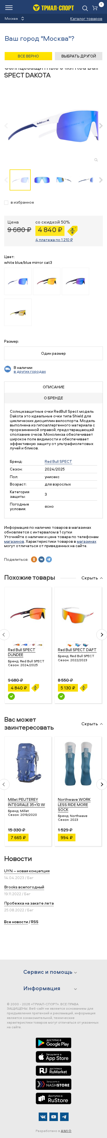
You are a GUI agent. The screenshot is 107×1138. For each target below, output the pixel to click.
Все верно (28, 56)
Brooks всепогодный (24, 887)
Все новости (16, 921)
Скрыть (89, 578)
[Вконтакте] (43, 1117)
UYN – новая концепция (27, 871)
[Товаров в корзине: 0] (96, 8)
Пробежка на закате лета (29, 903)
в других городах (30, 371)
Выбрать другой (78, 56)
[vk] (41, 559)
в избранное (22, 202)
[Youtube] (53, 1117)
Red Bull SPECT (58, 461)
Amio (66, 1130)
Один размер (53, 353)
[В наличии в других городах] (11, 696)
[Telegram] (64, 1117)
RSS (34, 921)
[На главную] (53, 7)
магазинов (14, 541)
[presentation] (9, 125)
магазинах (86, 541)
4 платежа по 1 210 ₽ (54, 239)
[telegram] (49, 559)
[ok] (34, 559)
